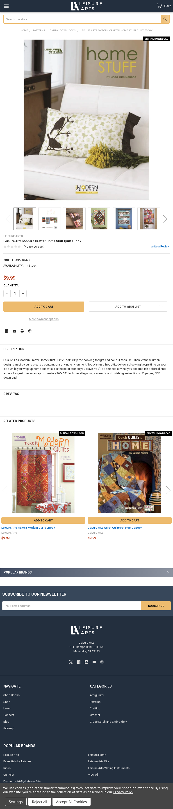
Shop (6, 702)
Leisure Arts (11, 754)
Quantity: (11, 285)
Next (165, 219)
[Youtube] (94, 662)
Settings (16, 801)
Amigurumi (97, 695)
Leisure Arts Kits (98, 761)
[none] (86, 120)
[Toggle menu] (6, 6)
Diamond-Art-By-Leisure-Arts (22, 781)
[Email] (14, 331)
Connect (8, 715)
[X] (71, 662)
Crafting (95, 708)
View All (93, 774)
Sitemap (8, 728)
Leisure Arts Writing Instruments (109, 768)
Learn (7, 708)
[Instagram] (86, 662)
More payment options (44, 319)
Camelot (8, 774)
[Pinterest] (30, 331)
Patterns (95, 702)
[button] (128, 307)
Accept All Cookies (71, 801)
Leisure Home (97, 754)
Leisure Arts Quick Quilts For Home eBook (115, 527)
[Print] (22, 331)
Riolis (7, 768)
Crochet (95, 715)
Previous (7, 219)
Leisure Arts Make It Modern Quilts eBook (28, 527)
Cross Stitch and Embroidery (108, 721)
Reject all (39, 801)
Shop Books (11, 695)
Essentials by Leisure (17, 761)
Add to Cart (43, 520)
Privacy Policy (123, 792)
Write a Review (160, 246)
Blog (6, 721)
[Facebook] (6, 331)
